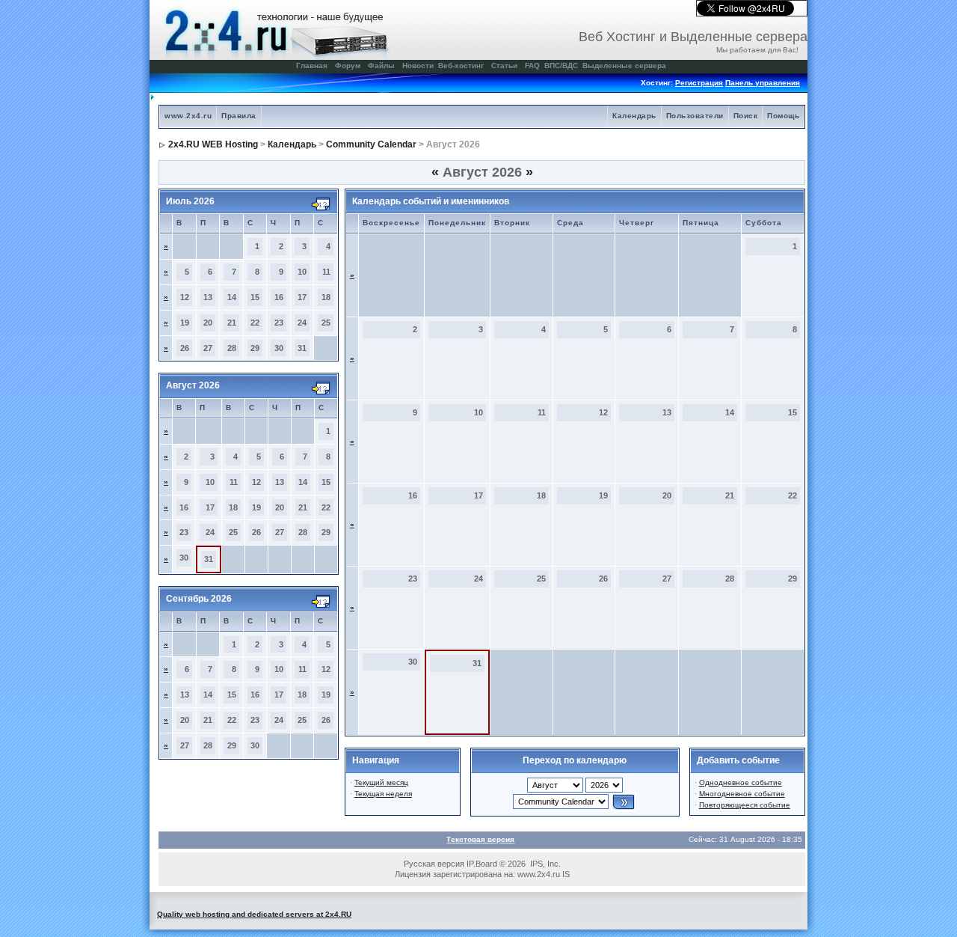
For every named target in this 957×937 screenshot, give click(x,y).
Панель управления (762, 83)
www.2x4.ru (188, 116)
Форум (347, 65)
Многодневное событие (742, 794)
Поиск (745, 116)
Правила (238, 116)
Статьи (504, 65)
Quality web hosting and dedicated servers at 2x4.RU (254, 914)
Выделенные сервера (624, 65)
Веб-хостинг (461, 65)
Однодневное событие (740, 782)
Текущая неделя (383, 794)
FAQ (532, 65)
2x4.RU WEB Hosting (213, 144)
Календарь (634, 116)
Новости (418, 65)
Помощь (783, 116)
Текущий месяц (381, 782)
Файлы (381, 65)
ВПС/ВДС (561, 65)
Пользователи (695, 116)
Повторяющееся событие (744, 805)
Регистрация (699, 83)
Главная (311, 65)
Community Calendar (371, 144)
